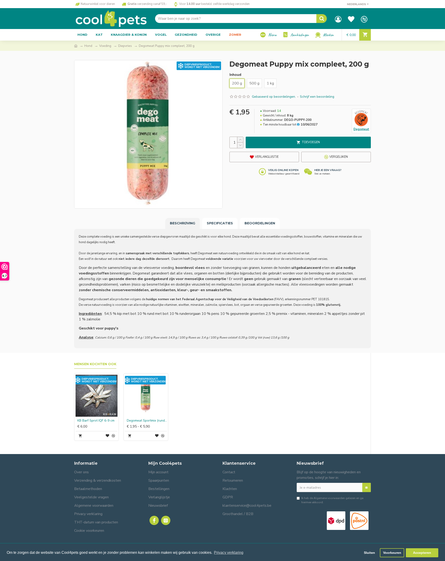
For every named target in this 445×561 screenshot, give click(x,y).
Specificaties (220, 223)
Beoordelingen (260, 223)
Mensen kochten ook (95, 364)
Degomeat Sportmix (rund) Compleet (147, 421)
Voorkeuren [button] (392, 553)
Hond (88, 46)
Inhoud (235, 74)
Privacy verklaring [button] (228, 553)
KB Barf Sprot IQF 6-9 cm (95, 421)
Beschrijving (182, 223)
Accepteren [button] (422, 553)
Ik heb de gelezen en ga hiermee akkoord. (332, 500)
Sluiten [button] (369, 553)
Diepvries (125, 46)
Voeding (105, 46)
